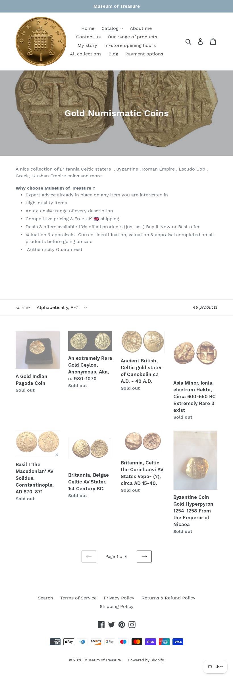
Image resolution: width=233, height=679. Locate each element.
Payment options (144, 54)
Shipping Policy (117, 606)
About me (141, 28)
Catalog (110, 28)
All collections (85, 54)
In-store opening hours (130, 45)
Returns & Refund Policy (168, 598)
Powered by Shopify (146, 660)
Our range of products (132, 37)
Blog (113, 54)
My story (87, 45)
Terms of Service (78, 598)
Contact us (88, 37)
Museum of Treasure (102, 660)
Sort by (23, 308)
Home (87, 28)
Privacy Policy (119, 598)
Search (45, 598)
